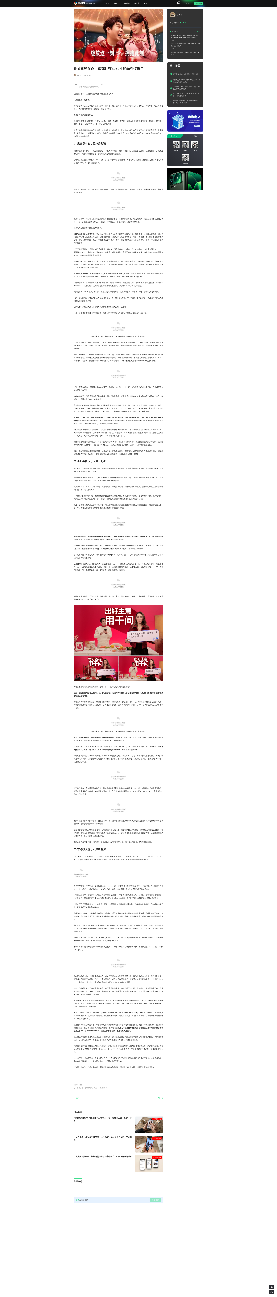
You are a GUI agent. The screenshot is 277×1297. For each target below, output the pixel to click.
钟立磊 (79, 75)
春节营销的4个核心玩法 (134, 1012)
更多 (198, 31)
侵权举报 (103, 1088)
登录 (77, 1200)
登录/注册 (199, 3)
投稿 (188, 3)
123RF (87, 1088)
